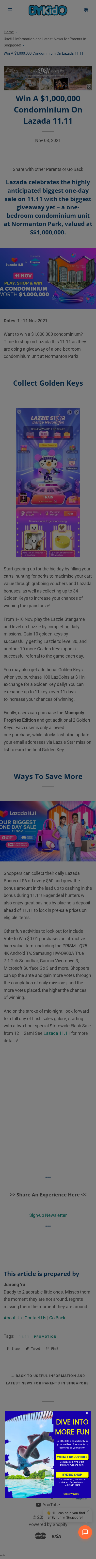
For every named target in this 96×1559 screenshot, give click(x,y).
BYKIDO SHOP (72, 1475)
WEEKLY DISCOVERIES (72, 1457)
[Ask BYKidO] (85, 1532)
